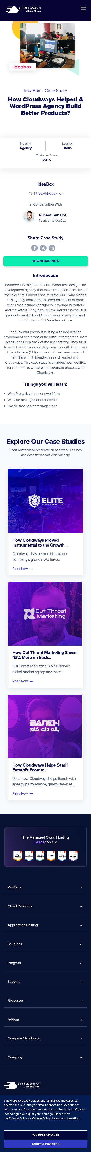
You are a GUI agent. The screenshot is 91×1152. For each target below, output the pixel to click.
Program (14, 962)
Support (14, 981)
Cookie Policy (41, 1118)
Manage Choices (45, 1134)
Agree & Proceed (46, 1144)
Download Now (45, 260)
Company (15, 1057)
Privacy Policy (18, 1118)
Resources (16, 1000)
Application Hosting (23, 924)
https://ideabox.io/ (48, 193)
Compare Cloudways (24, 1038)
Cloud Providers (20, 906)
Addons (13, 1019)
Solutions (15, 943)
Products (14, 887)
